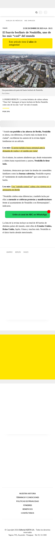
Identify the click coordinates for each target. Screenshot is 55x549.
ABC (7, 12)
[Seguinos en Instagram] (32, 538)
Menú (51, 12)
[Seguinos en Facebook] (24, 538)
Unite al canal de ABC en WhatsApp (29, 215)
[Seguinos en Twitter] (26, 538)
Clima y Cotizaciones (32, 12)
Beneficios (28, 509)
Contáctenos (27, 513)
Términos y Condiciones (27, 497)
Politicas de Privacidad (27, 501)
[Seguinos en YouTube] (29, 538)
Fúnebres (27, 505)
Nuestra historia (27, 493)
